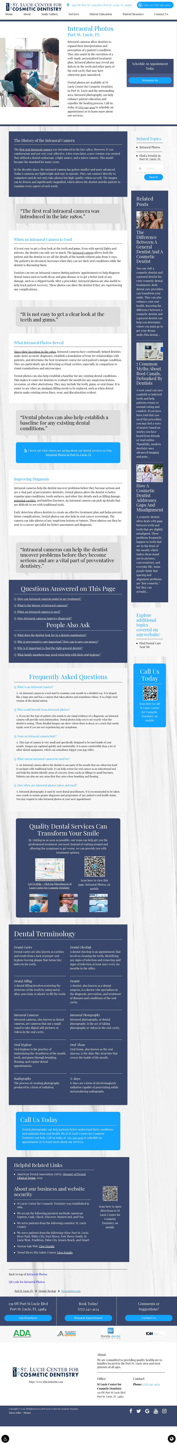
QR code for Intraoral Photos (27, 1282)
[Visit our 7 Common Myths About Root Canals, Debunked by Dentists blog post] (149, 359)
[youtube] (156, 1411)
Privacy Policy (15, 1412)
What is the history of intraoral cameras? (42, 605)
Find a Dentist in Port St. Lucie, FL (150, 157)
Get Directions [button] (28, 1317)
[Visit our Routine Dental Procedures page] (38, 911)
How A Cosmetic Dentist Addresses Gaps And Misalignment (149, 498)
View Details (46, 1246)
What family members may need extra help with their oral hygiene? (58, 654)
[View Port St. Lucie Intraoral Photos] (29, 106)
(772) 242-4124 (86, 107)
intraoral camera (83, 252)
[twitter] (139, 1411)
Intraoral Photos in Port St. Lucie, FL (68, 454)
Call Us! (157, 5)
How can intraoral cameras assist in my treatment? (49, 599)
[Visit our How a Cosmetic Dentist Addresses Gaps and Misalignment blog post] (149, 481)
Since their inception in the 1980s (35, 351)
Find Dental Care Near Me (150, 645)
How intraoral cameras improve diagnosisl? (44, 618)
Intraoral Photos (37, 1274)
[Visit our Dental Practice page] (98, 911)
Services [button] (74, 14)
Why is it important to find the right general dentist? (50, 648)
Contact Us (149, 1317)
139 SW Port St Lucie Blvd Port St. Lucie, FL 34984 (101, 5)
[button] (5, 1439)
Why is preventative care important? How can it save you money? (57, 641)
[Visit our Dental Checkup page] (68, 911)
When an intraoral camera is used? (38, 612)
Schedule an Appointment (150, 81)
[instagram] (164, 1411)
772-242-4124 (75, 1137)
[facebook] (131, 1411)
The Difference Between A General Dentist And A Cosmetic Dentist (149, 246)
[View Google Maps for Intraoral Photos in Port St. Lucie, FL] (49, 880)
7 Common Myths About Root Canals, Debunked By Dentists (149, 373)
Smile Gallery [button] (49, 14)
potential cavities (25, 500)
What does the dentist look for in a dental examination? (51, 635)
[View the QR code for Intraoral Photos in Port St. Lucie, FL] (95, 875)
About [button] (27, 14)
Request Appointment (88, 1317)
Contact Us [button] (161, 14)
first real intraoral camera (35, 149)
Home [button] (9, 14)
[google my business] (147, 1411)
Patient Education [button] (101, 14)
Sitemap (27, 1412)
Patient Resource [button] (133, 14)
